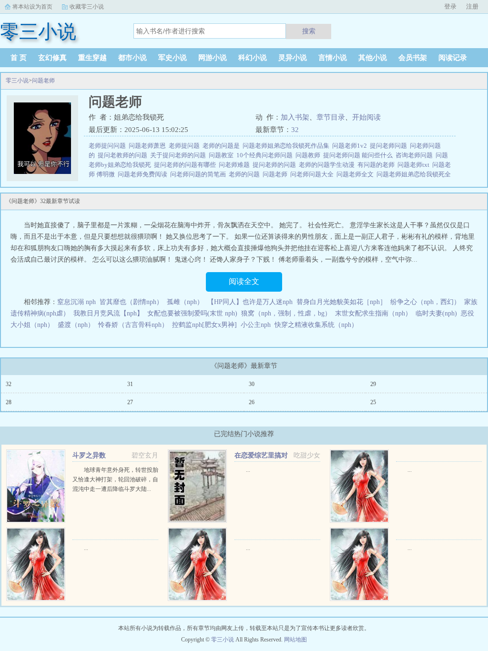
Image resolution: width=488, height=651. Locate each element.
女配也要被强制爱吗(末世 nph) (192, 313)
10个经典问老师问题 (265, 155)
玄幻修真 (52, 57)
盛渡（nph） (76, 324)
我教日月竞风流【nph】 (108, 313)
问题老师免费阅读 (144, 174)
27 (130, 402)
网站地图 (295, 639)
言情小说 (332, 57)
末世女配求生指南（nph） (373, 313)
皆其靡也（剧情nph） (131, 301)
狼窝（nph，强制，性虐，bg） (286, 313)
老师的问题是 (223, 145)
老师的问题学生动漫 (328, 164)
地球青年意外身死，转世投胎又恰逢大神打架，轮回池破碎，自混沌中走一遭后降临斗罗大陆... (115, 479)
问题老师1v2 (351, 145)
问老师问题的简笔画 (199, 174)
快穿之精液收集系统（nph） (316, 324)
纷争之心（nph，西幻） (425, 301)
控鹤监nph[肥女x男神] (204, 324)
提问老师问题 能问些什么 (359, 155)
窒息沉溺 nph (76, 301)
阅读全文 (244, 281)
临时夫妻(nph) (436, 313)
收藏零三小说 (87, 6)
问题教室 (222, 155)
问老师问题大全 (313, 174)
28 (8, 402)
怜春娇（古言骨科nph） (133, 324)
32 (295, 129)
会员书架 (412, 57)
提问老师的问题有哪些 (186, 164)
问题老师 (43, 80)
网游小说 (212, 57)
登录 (450, 6)
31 (130, 384)
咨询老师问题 (416, 155)
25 (373, 402)
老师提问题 (186, 145)
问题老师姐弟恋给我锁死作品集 (287, 145)
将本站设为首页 (32, 6)
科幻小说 (252, 57)
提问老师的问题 (276, 164)
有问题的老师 (377, 164)
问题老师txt (414, 164)
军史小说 (172, 57)
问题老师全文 (356, 174)
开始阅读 (366, 117)
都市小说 (132, 57)
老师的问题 (246, 174)
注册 (472, 6)
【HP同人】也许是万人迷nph (250, 301)
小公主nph (256, 324)
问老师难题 (236, 164)
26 (251, 402)
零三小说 (17, 80)
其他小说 (372, 57)
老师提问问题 (109, 145)
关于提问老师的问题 (179, 155)
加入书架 (295, 117)
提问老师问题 (390, 145)
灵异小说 (292, 57)
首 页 (18, 57)
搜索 (308, 31)
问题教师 (309, 155)
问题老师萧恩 (149, 145)
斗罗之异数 (89, 455)
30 (251, 384)
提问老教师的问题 (124, 155)
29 (373, 384)
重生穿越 (92, 57)
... (248, 470)
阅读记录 (452, 57)
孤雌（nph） (185, 301)
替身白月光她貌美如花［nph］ (341, 301)
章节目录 (330, 117)
